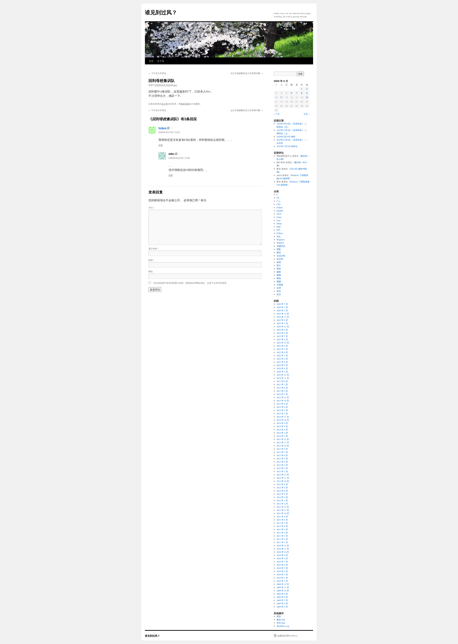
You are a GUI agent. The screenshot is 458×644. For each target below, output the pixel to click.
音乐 (279, 294)
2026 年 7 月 (282, 304)
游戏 (279, 262)
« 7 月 (276, 113)
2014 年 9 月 (282, 423)
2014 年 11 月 (283, 416)
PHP (279, 226)
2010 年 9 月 (282, 555)
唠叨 (279, 252)
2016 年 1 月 (282, 394)
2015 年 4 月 (282, 407)
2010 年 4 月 (282, 571)
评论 (151, 207)
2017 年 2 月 (282, 390)
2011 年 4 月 (282, 532)
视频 (279, 281)
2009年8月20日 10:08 (179, 157)
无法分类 (281, 255)
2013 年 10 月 (283, 445)
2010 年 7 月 (282, 561)
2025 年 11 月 (283, 316)
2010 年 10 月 (283, 551)
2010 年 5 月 (282, 568)
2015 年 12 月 (283, 397)
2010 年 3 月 (282, 574)
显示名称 (153, 248)
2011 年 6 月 (282, 526)
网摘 (279, 275)
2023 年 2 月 (282, 339)
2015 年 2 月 (282, 410)
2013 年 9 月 (282, 448)
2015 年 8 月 (282, 403)
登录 (279, 616)
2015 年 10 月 (283, 400)
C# (278, 197)
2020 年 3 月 (282, 371)
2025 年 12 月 (283, 313)
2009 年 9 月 (282, 593)
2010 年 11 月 (283, 548)
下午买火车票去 (157, 73)
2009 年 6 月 (282, 603)
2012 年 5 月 (282, 493)
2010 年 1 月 (282, 580)
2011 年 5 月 (282, 529)
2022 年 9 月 (282, 345)
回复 (161, 145)
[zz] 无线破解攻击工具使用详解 (247, 73)
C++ (279, 200)
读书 (279, 287)
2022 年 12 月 (283, 342)
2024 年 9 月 (282, 329)
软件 (279, 291)
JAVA (279, 213)
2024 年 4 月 (282, 332)
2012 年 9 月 (282, 484)
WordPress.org (283, 626)
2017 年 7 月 (282, 384)
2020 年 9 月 (282, 365)
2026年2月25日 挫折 (286, 136)
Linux (279, 217)
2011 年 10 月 (283, 513)
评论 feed (281, 622)
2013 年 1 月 (282, 471)
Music (279, 223)
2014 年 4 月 (282, 429)
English (280, 210)
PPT (278, 229)
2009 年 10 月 (283, 590)
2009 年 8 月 (282, 597)
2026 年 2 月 (282, 310)
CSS (279, 204)
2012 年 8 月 (282, 487)
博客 (279, 249)
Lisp (278, 220)
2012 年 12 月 (283, 474)
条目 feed (281, 619)
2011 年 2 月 (282, 539)
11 (281, 97)
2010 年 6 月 (282, 564)
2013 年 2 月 (282, 468)
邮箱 (151, 259)
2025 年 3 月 (282, 323)
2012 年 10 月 (283, 481)
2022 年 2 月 (282, 358)
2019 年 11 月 (283, 378)
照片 (279, 265)
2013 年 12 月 (283, 439)
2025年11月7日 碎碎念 (287, 146)
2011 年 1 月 (282, 542)
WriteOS (280, 242)
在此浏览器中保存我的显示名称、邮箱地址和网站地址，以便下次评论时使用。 (190, 282)
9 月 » (307, 113)
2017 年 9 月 (282, 381)
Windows (281, 239)
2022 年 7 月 (282, 349)
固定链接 (185, 103)
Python (280, 233)
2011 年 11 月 (283, 510)
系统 (279, 268)
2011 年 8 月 (282, 519)
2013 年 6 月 (282, 455)
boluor (163, 128)
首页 (151, 61)
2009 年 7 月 (282, 600)
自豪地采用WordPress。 (288, 635)
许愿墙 (280, 284)
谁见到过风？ (161, 12)
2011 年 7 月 (282, 522)
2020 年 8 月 (282, 368)
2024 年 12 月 (283, 326)
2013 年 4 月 (282, 461)
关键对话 (281, 246)
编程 (279, 271)
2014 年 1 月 (282, 436)
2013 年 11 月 (283, 442)
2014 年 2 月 (282, 432)
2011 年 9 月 (282, 516)
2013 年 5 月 (282, 458)
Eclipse (280, 207)
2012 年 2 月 (282, 503)
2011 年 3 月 (282, 535)
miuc (174, 84)
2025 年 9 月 (282, 320)
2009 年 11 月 (283, 587)
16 (307, 97)
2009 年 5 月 (282, 606)
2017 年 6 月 (282, 387)
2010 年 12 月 (283, 545)
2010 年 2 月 (282, 577)
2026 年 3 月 (282, 307)
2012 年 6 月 (282, 490)
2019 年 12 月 (283, 374)
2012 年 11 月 (283, 477)
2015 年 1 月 (282, 413)
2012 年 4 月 (282, 497)
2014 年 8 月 (282, 426)
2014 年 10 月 (283, 419)
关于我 (160, 61)
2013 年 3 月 (282, 465)
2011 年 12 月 (283, 506)
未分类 (164, 103)
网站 (150, 271)
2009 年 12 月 (283, 584)
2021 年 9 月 (282, 361)
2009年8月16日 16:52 (169, 132)
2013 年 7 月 (282, 452)
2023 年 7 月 (282, 336)
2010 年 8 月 (282, 558)
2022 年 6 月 (282, 352)
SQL (279, 236)
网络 (279, 278)
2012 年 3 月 (282, 500)
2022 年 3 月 (282, 355)
